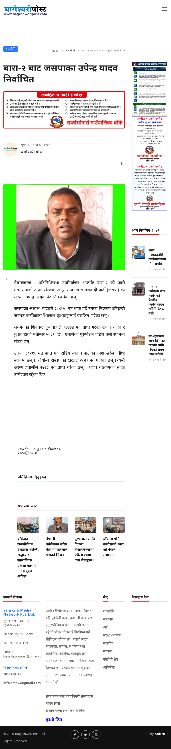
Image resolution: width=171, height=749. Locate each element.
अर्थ (105, 627)
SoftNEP (161, 734)
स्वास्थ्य (107, 651)
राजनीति (70, 50)
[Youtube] (96, 734)
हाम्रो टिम (54, 720)
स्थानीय (108, 643)
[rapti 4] (150, 187)
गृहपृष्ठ (55, 50)
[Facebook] (75, 734)
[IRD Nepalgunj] (150, 89)
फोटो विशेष (110, 659)
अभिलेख (109, 667)
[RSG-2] (64, 110)
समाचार (108, 619)
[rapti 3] (150, 139)
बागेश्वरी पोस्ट (32, 151)
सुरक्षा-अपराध (112, 635)
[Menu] (164, 9)
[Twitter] (85, 734)
